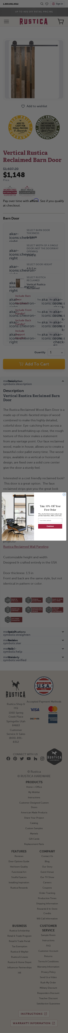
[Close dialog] (64, 494)
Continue (50, 526)
